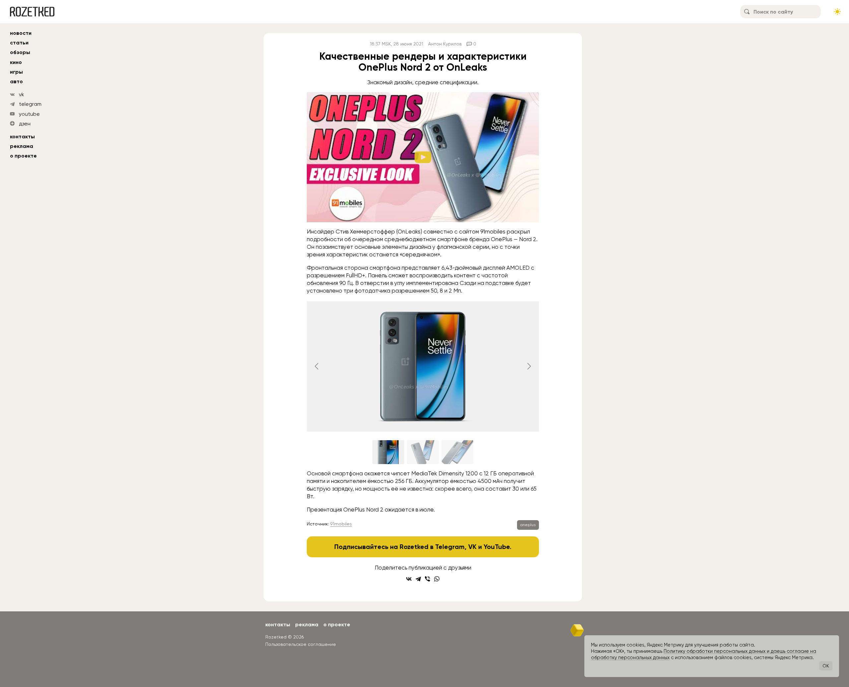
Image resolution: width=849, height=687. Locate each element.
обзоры (20, 52)
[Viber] (427, 579)
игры (16, 72)
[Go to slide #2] (423, 452)
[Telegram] (418, 579)
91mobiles (341, 523)
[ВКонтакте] (409, 579)
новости (21, 33)
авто (16, 81)
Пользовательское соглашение (300, 644)
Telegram (450, 547)
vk (21, 94)
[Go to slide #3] (457, 452)
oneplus (528, 524)
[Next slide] (529, 366)
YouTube (497, 547)
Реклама (21, 146)
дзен (25, 123)
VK (472, 547)
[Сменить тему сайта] (837, 11)
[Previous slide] (317, 366)
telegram (30, 104)
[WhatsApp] (437, 579)
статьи (19, 42)
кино (16, 62)
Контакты (22, 136)
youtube (29, 114)
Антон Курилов (445, 43)
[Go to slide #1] (388, 452)
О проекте (23, 156)
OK (825, 665)
